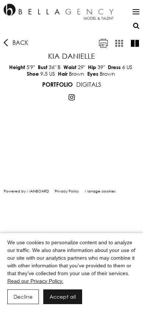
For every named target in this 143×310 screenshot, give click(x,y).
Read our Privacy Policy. (35, 281)
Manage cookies (100, 191)
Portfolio (57, 84)
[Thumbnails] (119, 43)
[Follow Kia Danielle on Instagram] (72, 97)
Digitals (88, 84)
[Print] (103, 43)
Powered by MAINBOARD (26, 191)
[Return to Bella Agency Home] (58, 12)
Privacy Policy (67, 191)
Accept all (63, 296)
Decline (23, 296)
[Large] (135, 43)
